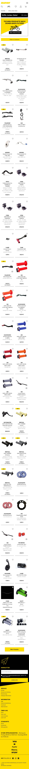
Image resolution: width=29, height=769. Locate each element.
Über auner (3, 714)
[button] (2, 766)
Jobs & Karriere (4, 716)
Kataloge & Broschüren (6, 695)
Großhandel (3, 725)
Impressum (3, 705)
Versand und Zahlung (5, 692)
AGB (2, 701)
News (2, 712)
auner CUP (3, 717)
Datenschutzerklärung (6, 703)
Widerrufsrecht (4, 706)
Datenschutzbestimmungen (14, 675)
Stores (2, 723)
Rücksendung (4, 694)
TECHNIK (3, 11)
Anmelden (14, 680)
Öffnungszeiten (4, 727)
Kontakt (2, 690)
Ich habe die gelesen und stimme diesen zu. (14, 676)
